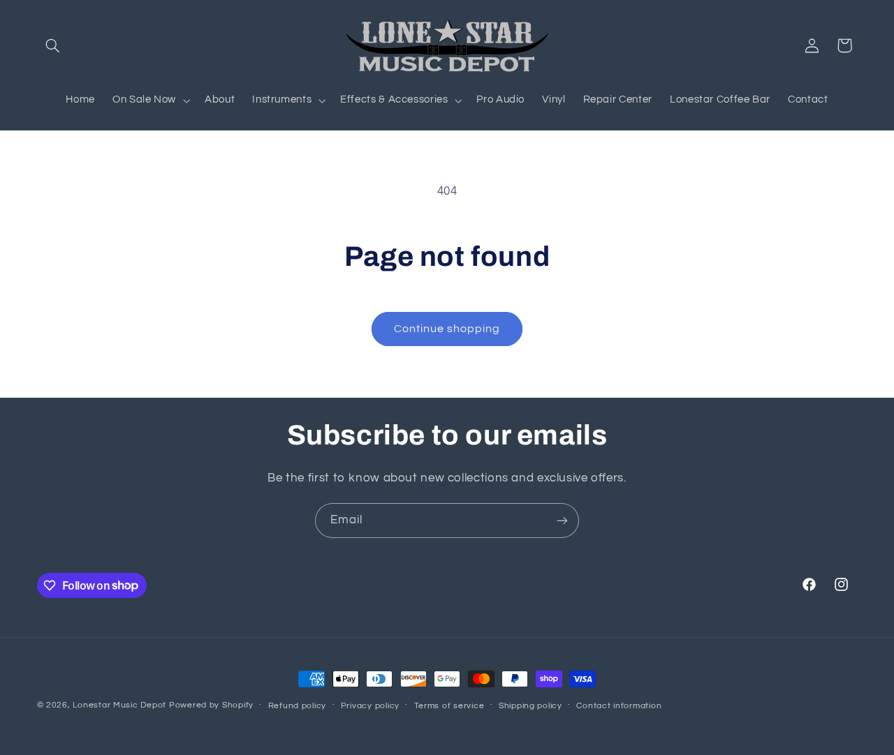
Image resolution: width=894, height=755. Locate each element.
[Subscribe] (562, 520)
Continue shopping (447, 328)
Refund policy (297, 706)
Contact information (618, 706)
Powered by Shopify (211, 705)
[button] (53, 45)
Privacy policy (370, 706)
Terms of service (449, 706)
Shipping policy (530, 706)
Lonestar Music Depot (119, 705)
